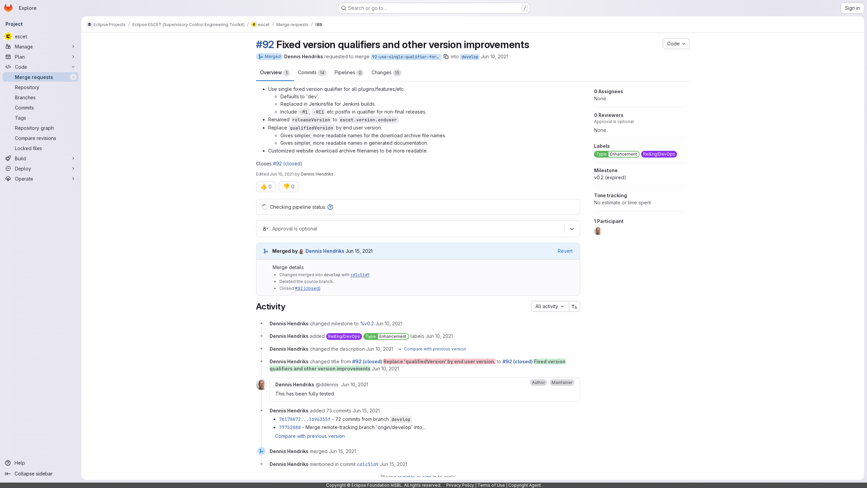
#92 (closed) (287, 163)
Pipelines (348, 72)
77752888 (290, 427)
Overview (274, 72)
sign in (429, 477)
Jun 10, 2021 (494, 56)
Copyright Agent (524, 485)
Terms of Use (491, 485)
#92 (265, 44)
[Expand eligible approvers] (572, 229)
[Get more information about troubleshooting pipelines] (330, 206)
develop (470, 57)
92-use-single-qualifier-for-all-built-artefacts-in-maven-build (406, 57)
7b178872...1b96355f (305, 419)
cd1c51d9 (360, 275)
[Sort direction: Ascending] (574, 306)
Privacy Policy (460, 485)
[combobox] (550, 306)
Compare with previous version (310, 436)
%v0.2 (367, 323)
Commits (311, 72)
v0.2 (610, 177)
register (406, 477)
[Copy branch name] (446, 57)
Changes (385, 72)
